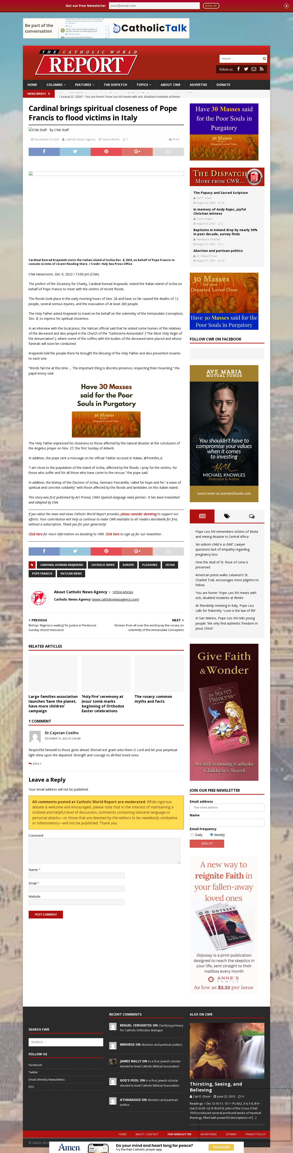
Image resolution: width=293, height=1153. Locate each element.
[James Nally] (113, 1063)
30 (223, 260)
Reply (37, 764)
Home (32, 84)
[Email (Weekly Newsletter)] (254, 69)
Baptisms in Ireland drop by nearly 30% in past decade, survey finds (225, 232)
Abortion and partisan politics (218, 250)
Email (33, 883)
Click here (36, 534)
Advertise (198, 84)
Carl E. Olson (204, 198)
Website (35, 896)
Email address (201, 801)
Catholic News (102, 565)
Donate (223, 84)
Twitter (33, 1072)
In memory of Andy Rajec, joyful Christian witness (219, 211)
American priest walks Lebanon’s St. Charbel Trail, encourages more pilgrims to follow (227, 580)
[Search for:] (241, 58)
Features (83, 84)
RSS (31, 1087)
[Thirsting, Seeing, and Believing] (227, 1051)
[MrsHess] (113, 1047)
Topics (142, 84)
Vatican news (71, 573)
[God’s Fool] (113, 1083)
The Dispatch (115, 84)
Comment (36, 835)
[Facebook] (238, 69)
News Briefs (36, 94)
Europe (128, 565)
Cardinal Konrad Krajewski (61, 565)
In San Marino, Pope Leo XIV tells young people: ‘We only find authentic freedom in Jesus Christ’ (226, 623)
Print (176, 139)
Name (34, 870)
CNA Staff (61, 130)
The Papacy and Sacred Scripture (220, 192)
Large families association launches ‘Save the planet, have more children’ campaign (53, 703)
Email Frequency (203, 829)
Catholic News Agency (80, 139)
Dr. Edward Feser (207, 256)
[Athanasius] (113, 1102)
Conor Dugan (205, 218)
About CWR (170, 84)
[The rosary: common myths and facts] (159, 673)
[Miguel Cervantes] (113, 1028)
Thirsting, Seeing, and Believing (216, 1087)
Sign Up (211, 5)
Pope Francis (42, 573)
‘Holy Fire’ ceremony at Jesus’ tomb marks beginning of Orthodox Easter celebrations (103, 703)
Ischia (170, 565)
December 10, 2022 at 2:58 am (63, 738)
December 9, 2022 (47, 139)
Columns (54, 84)
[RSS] (261, 69)
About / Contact (147, 1134)
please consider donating (139, 514)
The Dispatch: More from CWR (227, 177)
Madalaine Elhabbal (208, 239)
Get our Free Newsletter (86, 5)
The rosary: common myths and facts (153, 699)
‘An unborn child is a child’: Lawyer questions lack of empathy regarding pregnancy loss (222, 549)
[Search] (264, 59)
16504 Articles (122, 592)
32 (223, 202)
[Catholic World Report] (146, 77)
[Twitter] (246, 69)
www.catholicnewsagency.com (115, 599)
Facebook (35, 1065)
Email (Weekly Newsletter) (46, 1079)
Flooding (149, 565)
